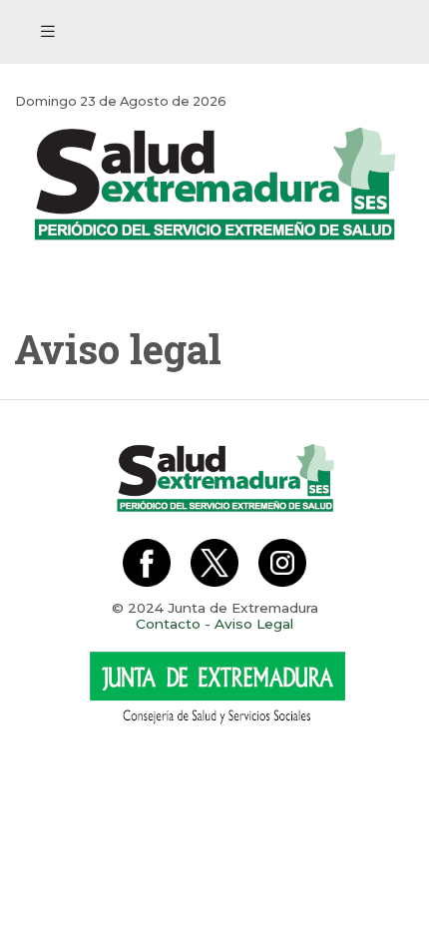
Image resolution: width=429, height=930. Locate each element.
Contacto (168, 624)
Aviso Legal (253, 624)
